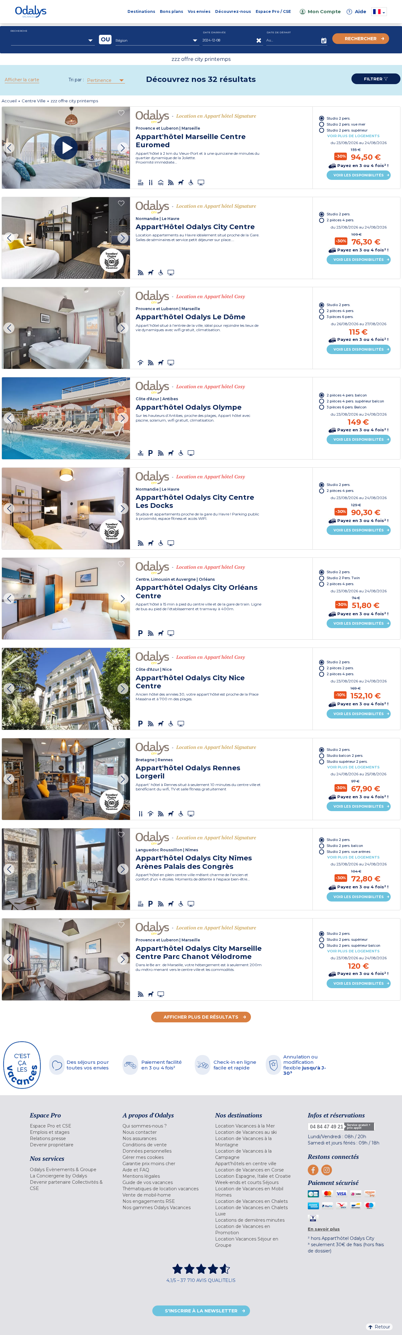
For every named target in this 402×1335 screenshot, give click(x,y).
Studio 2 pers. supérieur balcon (353, 945)
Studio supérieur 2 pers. (347, 761)
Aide (357, 11)
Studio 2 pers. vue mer (346, 124)
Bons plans (171, 11)
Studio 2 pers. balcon (345, 845)
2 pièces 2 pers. (340, 668)
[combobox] (53, 40)
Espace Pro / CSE (273, 11)
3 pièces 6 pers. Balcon (347, 407)
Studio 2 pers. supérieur (347, 130)
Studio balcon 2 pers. (345, 755)
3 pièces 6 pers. (340, 317)
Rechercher (361, 38)
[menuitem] (68, 1126)
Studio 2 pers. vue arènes (348, 851)
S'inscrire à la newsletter (201, 1311)
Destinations (141, 11)
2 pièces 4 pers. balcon (347, 395)
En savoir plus (324, 1228)
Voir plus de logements (353, 136)
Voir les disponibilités (359, 175)
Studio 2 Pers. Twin (343, 578)
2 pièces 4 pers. (340, 220)
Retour (382, 1327)
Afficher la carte (22, 80)
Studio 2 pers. (338, 118)
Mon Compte (324, 11)
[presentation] (8, 147)
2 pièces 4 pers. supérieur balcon (355, 401)
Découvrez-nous (233, 11)
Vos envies (199, 11)
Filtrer (374, 78)
